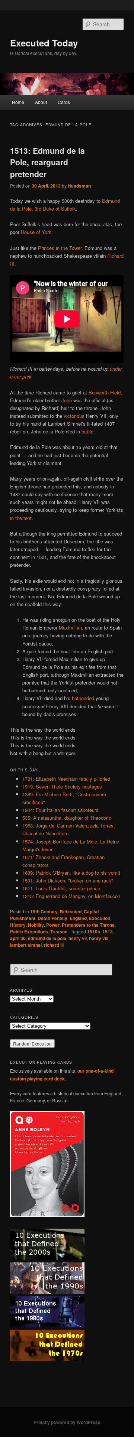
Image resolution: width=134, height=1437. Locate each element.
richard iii (54, 945)
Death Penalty (52, 918)
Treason (58, 931)
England (78, 918)
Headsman (79, 185)
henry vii (77, 938)
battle (87, 431)
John (66, 400)
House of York (36, 231)
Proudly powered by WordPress (67, 1422)
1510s (93, 931)
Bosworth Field (105, 392)
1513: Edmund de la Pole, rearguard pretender (47, 162)
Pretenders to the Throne (88, 924)
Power (53, 924)
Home (18, 102)
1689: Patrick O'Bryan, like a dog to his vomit (71, 872)
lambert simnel (26, 945)
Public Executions (29, 931)
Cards (64, 102)
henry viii (98, 938)
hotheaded (83, 698)
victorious (74, 415)
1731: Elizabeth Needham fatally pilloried (66, 778)
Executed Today (44, 42)
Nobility (36, 924)
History (18, 924)
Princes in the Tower (60, 247)
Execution (99, 918)
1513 (107, 931)
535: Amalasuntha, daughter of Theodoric (66, 817)
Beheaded (71, 911)
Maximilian (70, 627)
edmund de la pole (47, 938)
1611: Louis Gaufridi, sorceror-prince (61, 888)
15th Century (44, 911)
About (41, 102)
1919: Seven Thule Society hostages (62, 786)
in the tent (21, 517)
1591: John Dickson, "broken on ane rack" (67, 880)
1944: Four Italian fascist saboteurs (60, 809)
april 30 (18, 938)
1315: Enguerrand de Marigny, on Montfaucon (71, 896)
